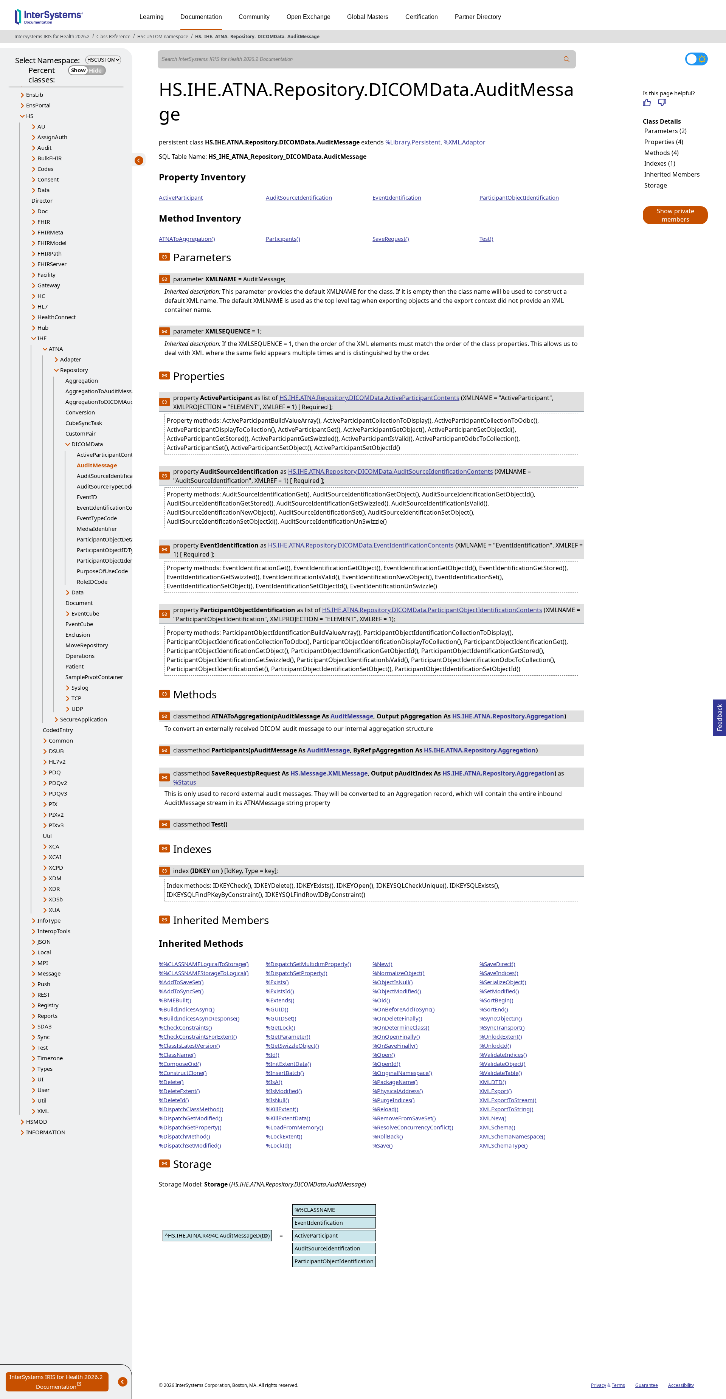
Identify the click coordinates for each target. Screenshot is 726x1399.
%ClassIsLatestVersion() (189, 1045)
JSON (44, 941)
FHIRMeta (50, 232)
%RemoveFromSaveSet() (404, 1118)
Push (43, 984)
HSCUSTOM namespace (162, 36)
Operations (80, 655)
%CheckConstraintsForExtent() (198, 1036)
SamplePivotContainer (94, 677)
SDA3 (44, 1026)
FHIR (43, 221)
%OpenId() (386, 1063)
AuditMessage (303, 36)
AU (41, 126)
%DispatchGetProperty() (190, 1127)
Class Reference (113, 36)
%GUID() (277, 1009)
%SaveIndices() (498, 973)
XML (43, 1111)
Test (42, 1047)
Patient (74, 666)
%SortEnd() (493, 1009)
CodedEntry (58, 730)
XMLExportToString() (506, 1109)
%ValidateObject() (502, 1063)
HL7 (42, 306)
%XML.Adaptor (465, 142)
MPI (42, 962)
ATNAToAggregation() (187, 238)
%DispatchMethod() (184, 1136)
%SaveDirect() (497, 964)
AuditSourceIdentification (299, 197)
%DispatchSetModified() (190, 1145)
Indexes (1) (659, 163)
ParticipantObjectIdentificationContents (128, 560)
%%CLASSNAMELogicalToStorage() (204, 964)
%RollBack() (387, 1136)
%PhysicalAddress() (397, 1091)
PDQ (55, 772)
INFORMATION (45, 1132)
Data (43, 190)
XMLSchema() (497, 1127)
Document (79, 602)
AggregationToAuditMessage (103, 391)
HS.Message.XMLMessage (329, 773)
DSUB (56, 751)
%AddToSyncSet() (181, 991)
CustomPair (80, 433)
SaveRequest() (390, 238)
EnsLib (34, 94)
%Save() (382, 1145)
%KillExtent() (282, 1109)
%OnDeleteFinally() (397, 1018)
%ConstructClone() (183, 1072)
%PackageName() (395, 1082)
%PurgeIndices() (393, 1100)
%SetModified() (499, 991)
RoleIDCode (92, 581)
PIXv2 (56, 814)
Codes (45, 168)
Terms (618, 1385)
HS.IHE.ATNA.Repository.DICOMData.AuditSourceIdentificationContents (390, 471)
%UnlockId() (495, 1045)
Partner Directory (478, 17)
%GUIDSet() (281, 1018)
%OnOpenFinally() (396, 1036)
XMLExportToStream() (508, 1100)
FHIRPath (49, 253)
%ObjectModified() (396, 991)
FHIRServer (52, 264)
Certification (421, 17)
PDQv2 (58, 782)
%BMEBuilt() (175, 1000)
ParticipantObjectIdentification (519, 197)
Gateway (48, 285)
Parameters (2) (665, 131)
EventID (87, 497)
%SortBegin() (496, 1000)
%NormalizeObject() (398, 973)
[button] (675, 215)
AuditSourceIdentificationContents (121, 475)
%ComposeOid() (180, 1063)
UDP (77, 708)
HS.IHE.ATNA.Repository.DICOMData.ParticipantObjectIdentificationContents (432, 610)
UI (40, 1079)
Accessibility (681, 1385)
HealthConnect (56, 317)
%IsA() (274, 1082)
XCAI (55, 857)
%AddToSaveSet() (181, 982)
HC (41, 295)
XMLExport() (495, 1091)
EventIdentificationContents (113, 507)
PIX (53, 804)
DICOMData (271, 36)
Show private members (675, 215)
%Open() (383, 1054)
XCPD (56, 867)
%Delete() (171, 1082)
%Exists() (277, 982)
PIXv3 (56, 825)
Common (61, 740)
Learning (152, 17)
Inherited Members (672, 174)
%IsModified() (284, 1091)
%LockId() (279, 1145)
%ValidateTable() (500, 1072)
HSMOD (36, 1121)
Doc (42, 211)
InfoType (48, 920)
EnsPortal (38, 105)
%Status (184, 782)
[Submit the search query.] (567, 59)
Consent (48, 179)
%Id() (272, 1054)
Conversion (80, 412)
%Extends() (280, 1000)
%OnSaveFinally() (395, 1045)
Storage (655, 185)
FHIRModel (52, 243)
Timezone (50, 1058)
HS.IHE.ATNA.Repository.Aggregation (508, 716)
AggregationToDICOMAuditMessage (112, 401)
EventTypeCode (97, 518)
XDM (55, 878)
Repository (242, 36)
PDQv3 (58, 793)
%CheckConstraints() (185, 1027)
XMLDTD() (492, 1082)
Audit (44, 147)
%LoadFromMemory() (294, 1127)
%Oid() (381, 1000)
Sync (43, 1037)
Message (48, 973)
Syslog (79, 687)
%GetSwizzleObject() (292, 1045)
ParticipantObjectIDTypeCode (115, 550)
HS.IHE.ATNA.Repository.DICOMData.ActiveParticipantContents (369, 398)
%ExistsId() (280, 991)
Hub (42, 327)
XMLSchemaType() (503, 1145)
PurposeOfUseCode (102, 571)
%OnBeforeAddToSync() (403, 1009)
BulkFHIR (49, 158)
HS (198, 36)
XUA (54, 910)
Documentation (201, 17)
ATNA (221, 36)
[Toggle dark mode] (696, 59)
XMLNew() (493, 1118)
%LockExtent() (284, 1136)
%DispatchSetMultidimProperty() (308, 964)
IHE (208, 36)
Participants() (283, 238)
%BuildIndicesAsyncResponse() (199, 1018)
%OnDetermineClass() (401, 1027)
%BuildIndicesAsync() (187, 1009)
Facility (46, 274)
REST (43, 994)
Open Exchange (309, 17)
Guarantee (646, 1385)
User (43, 1089)
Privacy (598, 1385)
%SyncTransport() (502, 1027)
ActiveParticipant (181, 197)
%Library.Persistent (413, 142)
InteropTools (53, 931)
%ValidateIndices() (503, 1054)
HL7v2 (57, 761)
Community (254, 17)
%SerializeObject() (502, 982)
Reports (47, 1015)
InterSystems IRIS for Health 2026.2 (52, 36)
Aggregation (81, 380)
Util (47, 835)
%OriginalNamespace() (402, 1072)
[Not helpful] (662, 102)
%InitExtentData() (288, 1063)
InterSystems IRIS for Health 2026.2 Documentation (59, 1382)
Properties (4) (663, 142)
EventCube (85, 613)
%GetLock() (280, 1027)
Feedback (719, 715)
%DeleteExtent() (179, 1091)
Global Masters (367, 17)
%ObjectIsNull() (392, 982)
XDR (54, 888)
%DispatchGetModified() (190, 1118)
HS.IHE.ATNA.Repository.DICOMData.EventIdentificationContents (361, 545)
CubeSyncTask (83, 423)
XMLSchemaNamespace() (512, 1136)
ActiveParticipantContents (110, 454)
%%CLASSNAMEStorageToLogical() (204, 973)
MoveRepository (86, 645)
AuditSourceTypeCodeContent (116, 486)
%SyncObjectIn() (500, 1018)
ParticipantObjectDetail (107, 539)
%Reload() (385, 1109)
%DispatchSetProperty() (296, 973)
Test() (486, 238)
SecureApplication (83, 719)
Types (45, 1068)
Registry (48, 1005)
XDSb (56, 899)
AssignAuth (52, 137)
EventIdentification (396, 197)
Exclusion (77, 634)
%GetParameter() (288, 1036)
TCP (76, 698)
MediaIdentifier (97, 528)
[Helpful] (647, 102)
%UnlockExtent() (500, 1036)
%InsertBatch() (285, 1072)
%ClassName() (177, 1054)
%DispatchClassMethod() (191, 1109)
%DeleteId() (174, 1100)
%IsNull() (277, 1100)
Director (42, 200)
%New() (382, 964)
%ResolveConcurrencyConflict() (412, 1127)
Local (44, 952)
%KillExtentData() (288, 1118)
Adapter (70, 359)
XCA (54, 846)
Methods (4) (661, 153)
